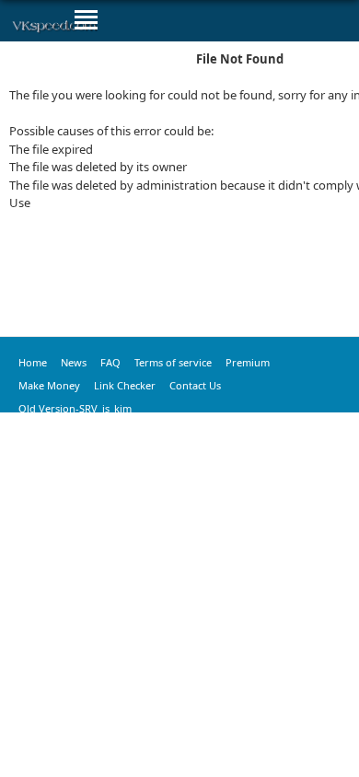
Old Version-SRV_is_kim (75, 408)
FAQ (110, 362)
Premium (248, 362)
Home (32, 362)
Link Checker (125, 385)
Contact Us (195, 385)
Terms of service (173, 362)
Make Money (49, 385)
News (74, 362)
